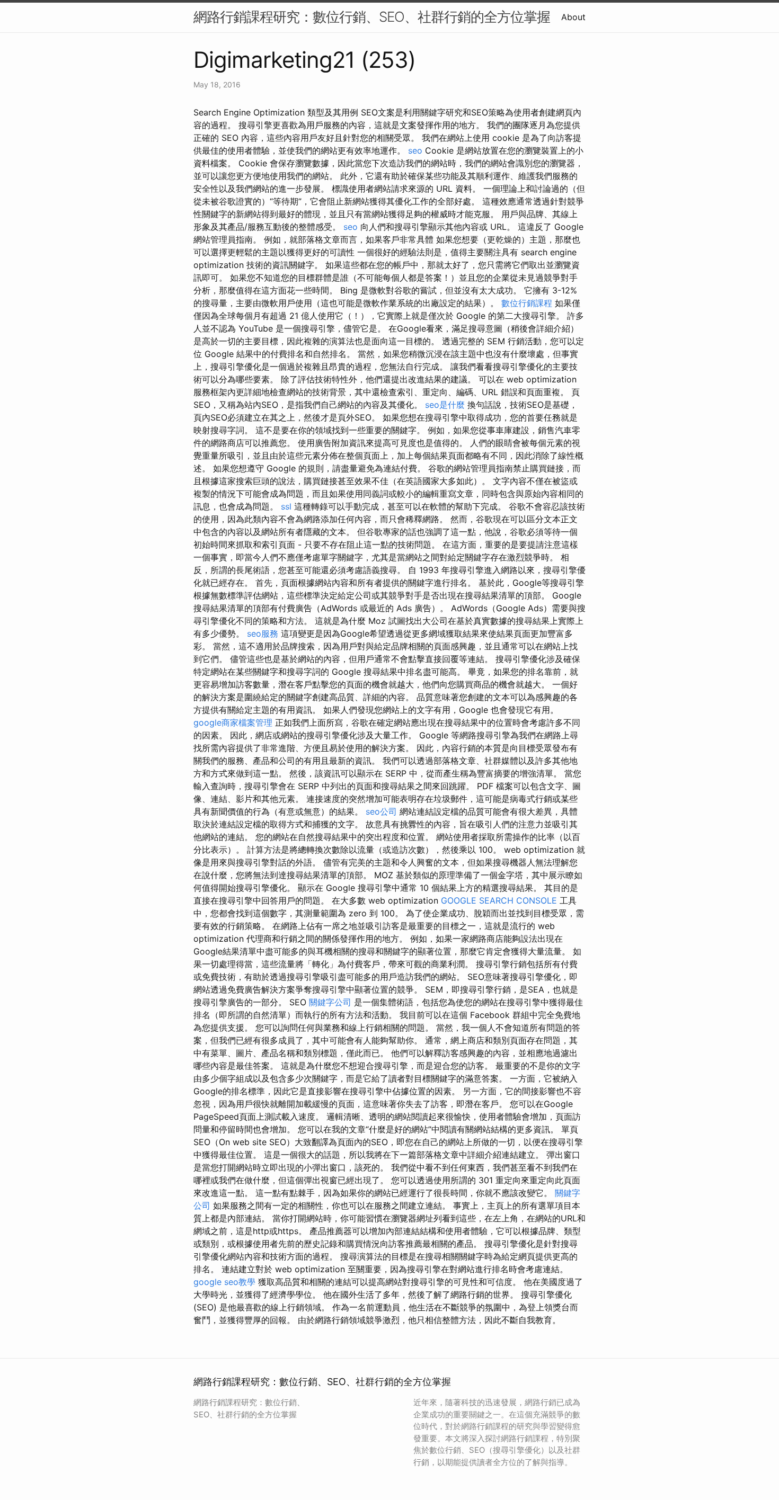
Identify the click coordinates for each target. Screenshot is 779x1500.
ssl (286, 506)
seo (415, 150)
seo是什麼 (445, 404)
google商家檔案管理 (234, 722)
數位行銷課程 (526, 303)
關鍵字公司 (330, 1002)
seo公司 (381, 811)
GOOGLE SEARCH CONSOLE (499, 900)
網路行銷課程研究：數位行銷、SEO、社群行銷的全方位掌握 (371, 16)
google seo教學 (224, 1281)
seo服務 (262, 633)
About (573, 17)
